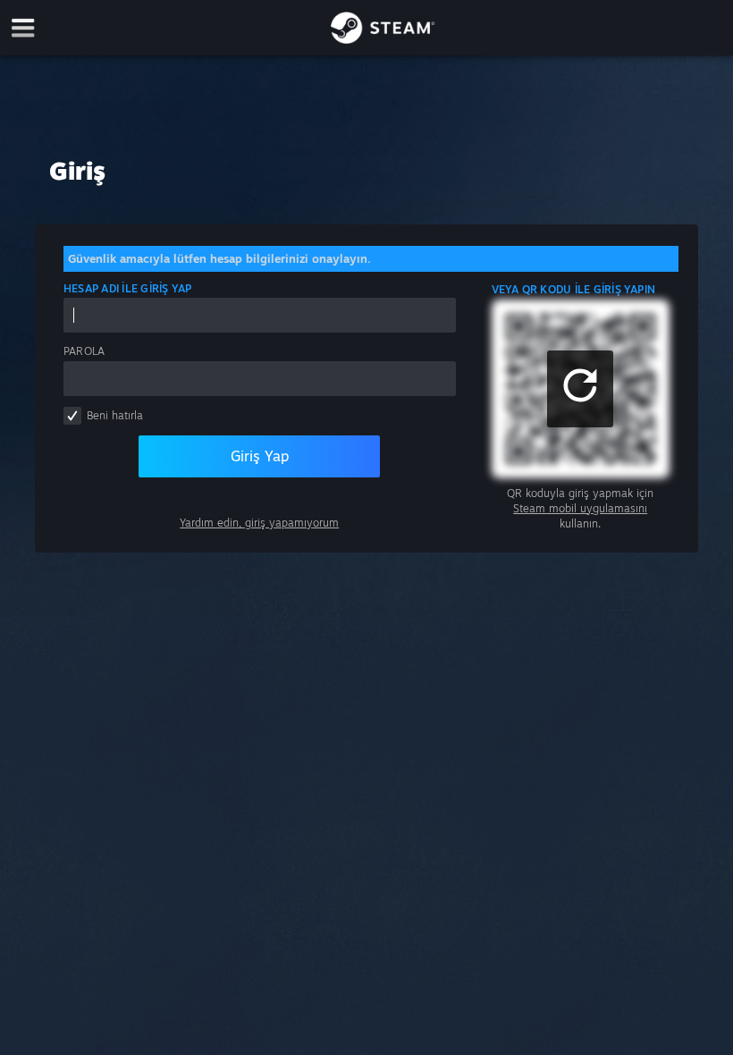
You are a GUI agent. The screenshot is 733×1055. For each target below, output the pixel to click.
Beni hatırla (115, 415)
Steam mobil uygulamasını (580, 508)
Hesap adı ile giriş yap (127, 288)
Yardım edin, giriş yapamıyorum (259, 522)
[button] (580, 389)
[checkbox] (72, 416)
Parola (84, 351)
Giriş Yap (260, 456)
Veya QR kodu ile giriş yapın (574, 289)
